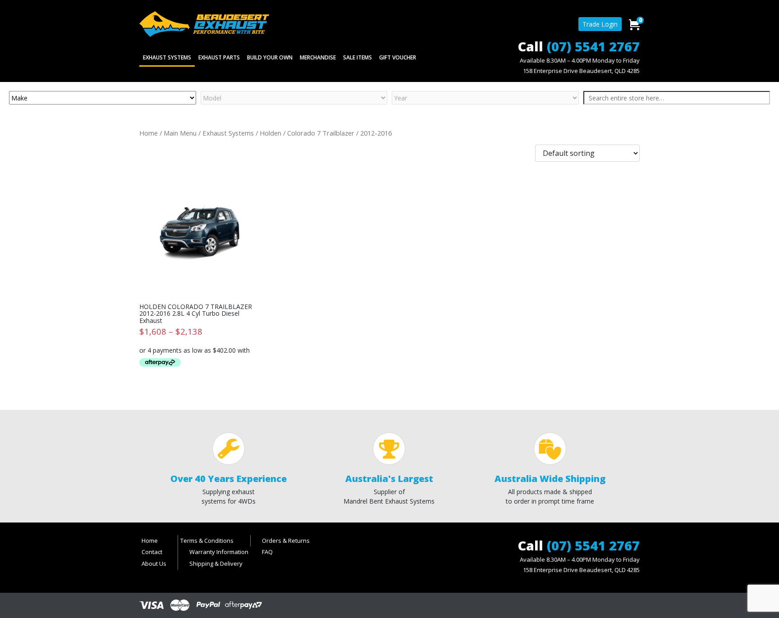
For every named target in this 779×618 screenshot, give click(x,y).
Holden (270, 132)
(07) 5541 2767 (593, 46)
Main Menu (180, 132)
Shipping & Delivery (216, 563)
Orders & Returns (286, 540)
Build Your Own (270, 57)
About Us (154, 563)
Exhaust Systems (167, 57)
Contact (152, 552)
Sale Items (357, 57)
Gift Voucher (397, 57)
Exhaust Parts (219, 57)
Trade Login (600, 24)
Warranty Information (218, 552)
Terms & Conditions (207, 540)
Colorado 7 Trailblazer (320, 132)
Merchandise (318, 57)
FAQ (267, 552)
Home (148, 132)
